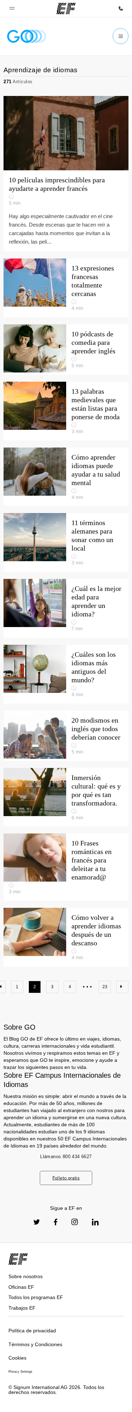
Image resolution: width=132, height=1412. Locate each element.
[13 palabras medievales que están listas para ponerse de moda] (66, 411)
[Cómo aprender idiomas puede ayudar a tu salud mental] (66, 477)
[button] (11, 8)
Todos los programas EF (35, 1297)
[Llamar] (121, 8)
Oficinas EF (21, 1287)
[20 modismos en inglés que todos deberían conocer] (66, 736)
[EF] (66, 8)
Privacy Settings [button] (20, 1371)
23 (104, 986)
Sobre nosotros (25, 1276)
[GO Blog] (26, 36)
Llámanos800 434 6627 (66, 1156)
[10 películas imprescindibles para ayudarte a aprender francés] (66, 173)
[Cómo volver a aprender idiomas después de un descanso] (66, 937)
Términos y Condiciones (35, 1344)
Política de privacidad (32, 1330)
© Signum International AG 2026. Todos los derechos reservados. (56, 1389)
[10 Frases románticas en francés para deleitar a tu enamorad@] (66, 867)
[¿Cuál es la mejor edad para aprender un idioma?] (66, 608)
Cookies (17, 1358)
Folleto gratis (66, 1177)
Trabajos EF (22, 1308)
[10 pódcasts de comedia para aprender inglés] (66, 349)
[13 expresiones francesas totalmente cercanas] (66, 287)
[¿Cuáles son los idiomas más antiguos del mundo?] (66, 674)
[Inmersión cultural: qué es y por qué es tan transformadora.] (66, 797)
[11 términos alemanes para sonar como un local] (66, 542)
